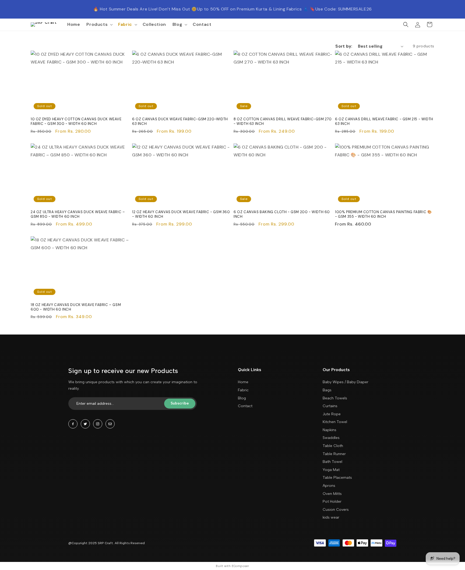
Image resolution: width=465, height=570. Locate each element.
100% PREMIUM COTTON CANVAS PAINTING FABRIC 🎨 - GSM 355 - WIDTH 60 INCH (383, 214)
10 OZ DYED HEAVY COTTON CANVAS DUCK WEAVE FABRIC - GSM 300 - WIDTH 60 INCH (76, 121)
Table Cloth (333, 446)
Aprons (329, 485)
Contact (245, 406)
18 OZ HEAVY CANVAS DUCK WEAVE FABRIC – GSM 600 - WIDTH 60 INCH (76, 307)
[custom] (73, 423)
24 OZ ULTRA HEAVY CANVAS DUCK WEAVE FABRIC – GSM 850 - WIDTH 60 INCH (78, 214)
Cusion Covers (336, 509)
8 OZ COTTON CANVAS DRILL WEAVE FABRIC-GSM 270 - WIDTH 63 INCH (283, 121)
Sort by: (343, 46)
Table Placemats (337, 477)
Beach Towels (335, 398)
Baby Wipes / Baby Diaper (345, 382)
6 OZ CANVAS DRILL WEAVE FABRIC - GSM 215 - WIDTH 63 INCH (384, 121)
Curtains (330, 406)
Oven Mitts (332, 493)
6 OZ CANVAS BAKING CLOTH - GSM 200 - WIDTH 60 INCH (282, 214)
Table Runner (334, 454)
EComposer (240, 566)
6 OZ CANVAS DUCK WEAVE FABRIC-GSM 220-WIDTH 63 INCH (180, 121)
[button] (99, 25)
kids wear (331, 517)
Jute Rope (332, 414)
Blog (242, 398)
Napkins (329, 430)
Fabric (243, 390)
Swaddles (331, 437)
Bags (327, 390)
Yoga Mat (331, 469)
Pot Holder (332, 501)
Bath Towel (332, 461)
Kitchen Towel (335, 422)
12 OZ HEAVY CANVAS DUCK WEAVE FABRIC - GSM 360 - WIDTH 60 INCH (181, 214)
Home (243, 382)
